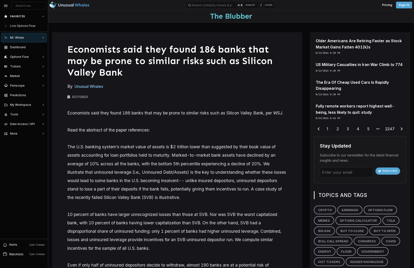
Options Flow (380, 210)
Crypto (325, 210)
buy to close (352, 231)
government (372, 251)
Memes (324, 220)
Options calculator (358, 220)
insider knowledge (367, 262)
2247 (390, 128)
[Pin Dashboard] (42, 47)
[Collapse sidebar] (6, 6)
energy (324, 251)
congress (367, 241)
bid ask (324, 231)
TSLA (391, 220)
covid (391, 241)
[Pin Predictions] (42, 95)
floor (346, 251)
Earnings (350, 210)
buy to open (385, 231)
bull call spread (333, 241)
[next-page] (401, 129)
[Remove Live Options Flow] (43, 26)
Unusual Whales (89, 86)
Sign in (404, 5)
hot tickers (329, 262)
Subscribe (389, 171)
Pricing (387, 5)
